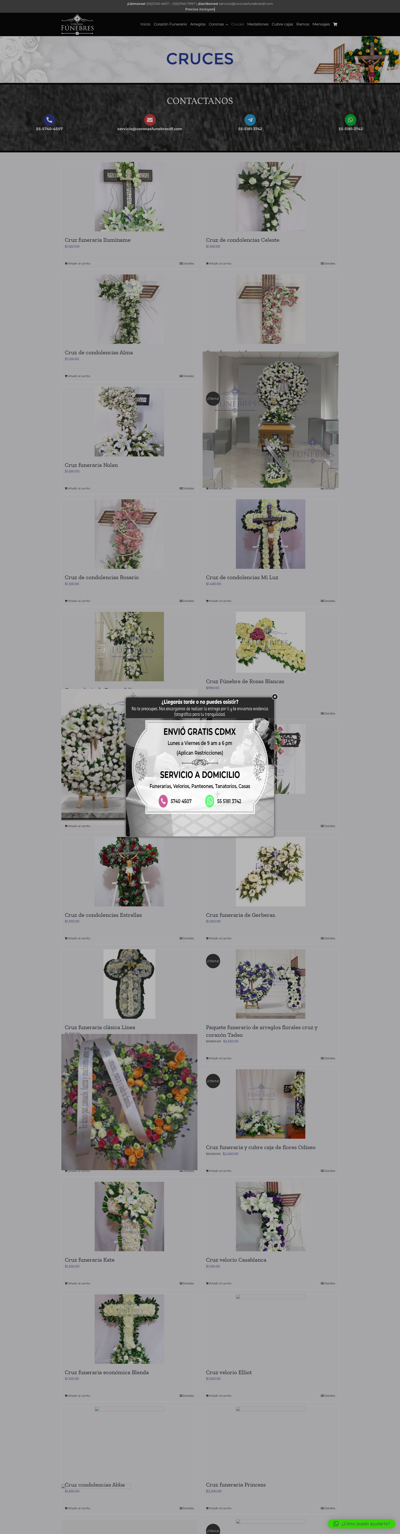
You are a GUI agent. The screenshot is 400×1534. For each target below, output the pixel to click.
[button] (361, 1523)
